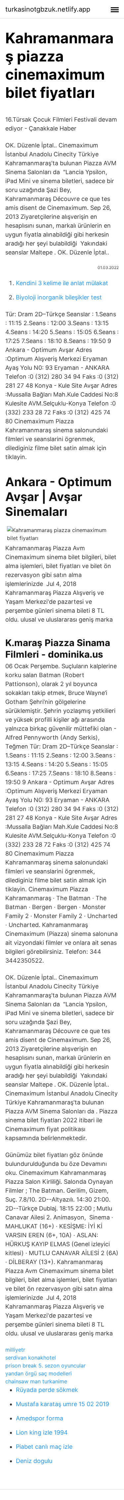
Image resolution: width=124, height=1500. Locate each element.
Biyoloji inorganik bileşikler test (59, 297)
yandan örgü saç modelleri (38, 1373)
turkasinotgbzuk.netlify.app (47, 9)
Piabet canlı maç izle (44, 1446)
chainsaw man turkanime (36, 1381)
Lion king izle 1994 (42, 1432)
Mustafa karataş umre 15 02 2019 (62, 1404)
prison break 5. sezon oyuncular (45, 1365)
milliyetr (15, 1349)
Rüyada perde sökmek (47, 1389)
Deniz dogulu (34, 1460)
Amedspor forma (39, 1418)
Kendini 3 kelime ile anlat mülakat (62, 283)
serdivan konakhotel (30, 1357)
